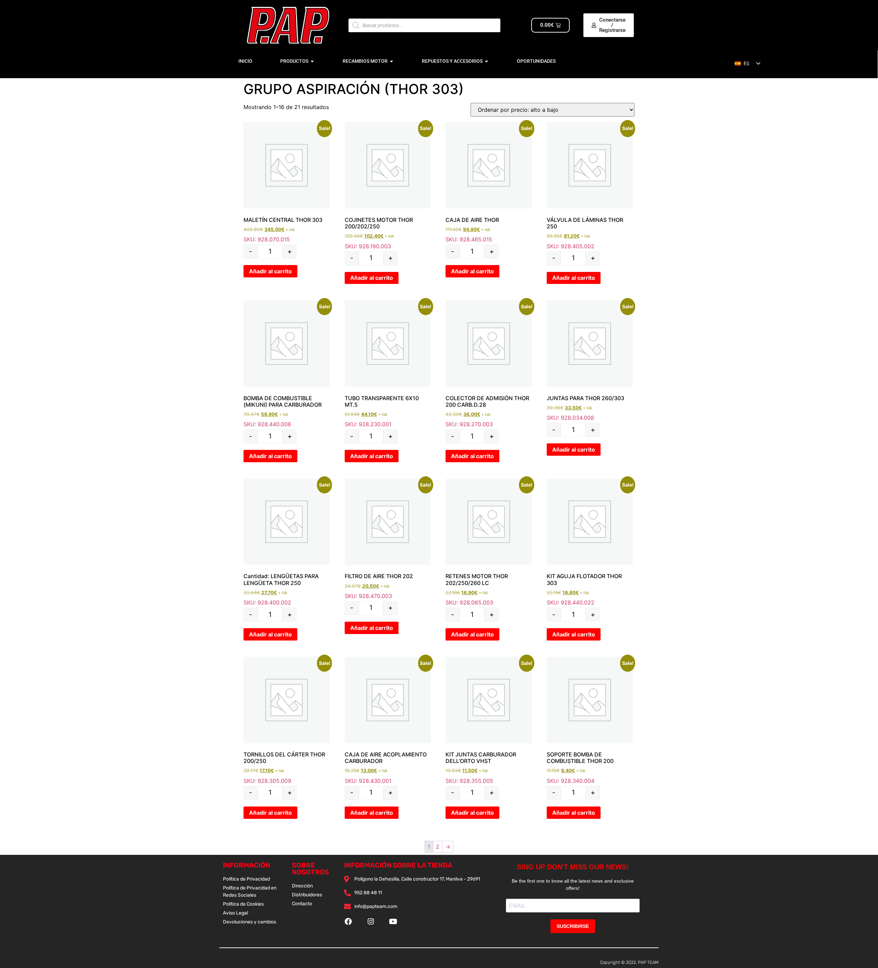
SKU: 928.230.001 (388, 364)
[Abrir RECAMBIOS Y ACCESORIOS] (486, 61)
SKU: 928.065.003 (489, 542)
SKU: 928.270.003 (489, 364)
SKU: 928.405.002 (590, 185)
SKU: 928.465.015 (489, 182)
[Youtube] (393, 921)
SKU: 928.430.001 (388, 720)
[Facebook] (348, 921)
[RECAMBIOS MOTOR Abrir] (391, 61)
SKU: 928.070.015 (287, 182)
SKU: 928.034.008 (590, 360)
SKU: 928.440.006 (287, 364)
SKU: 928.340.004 (590, 720)
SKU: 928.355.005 (489, 720)
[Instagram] (370, 921)
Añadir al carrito (270, 271)
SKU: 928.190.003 (388, 185)
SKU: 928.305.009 (287, 720)
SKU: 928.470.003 (388, 539)
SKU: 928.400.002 (287, 542)
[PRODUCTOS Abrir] (312, 61)
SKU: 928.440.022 (590, 542)
